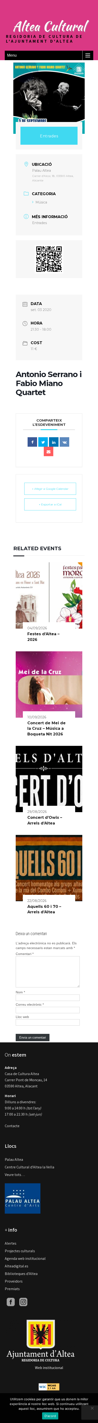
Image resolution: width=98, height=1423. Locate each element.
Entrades (49, 136)
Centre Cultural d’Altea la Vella (29, 1167)
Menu (12, 55)
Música (41, 202)
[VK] (64, 442)
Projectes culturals (20, 1250)
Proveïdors (14, 1281)
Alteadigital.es (16, 1266)
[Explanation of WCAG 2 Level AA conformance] (49, 1386)
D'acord (50, 1416)
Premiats (12, 1288)
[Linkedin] (54, 442)
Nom (20, 992)
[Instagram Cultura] (23, 1301)
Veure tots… (15, 1174)
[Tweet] (43, 442)
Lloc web (22, 1017)
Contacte (12, 1125)
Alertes (10, 1243)
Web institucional (49, 1367)
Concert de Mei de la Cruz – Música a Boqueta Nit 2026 (46, 728)
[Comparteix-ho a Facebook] (32, 442)
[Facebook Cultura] (11, 1301)
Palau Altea (14, 1159)
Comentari (25, 954)
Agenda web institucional (25, 1258)
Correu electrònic (30, 1004)
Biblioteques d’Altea (21, 1273)
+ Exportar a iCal (50, 504)
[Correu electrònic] (48, 451)
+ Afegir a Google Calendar (50, 489)
